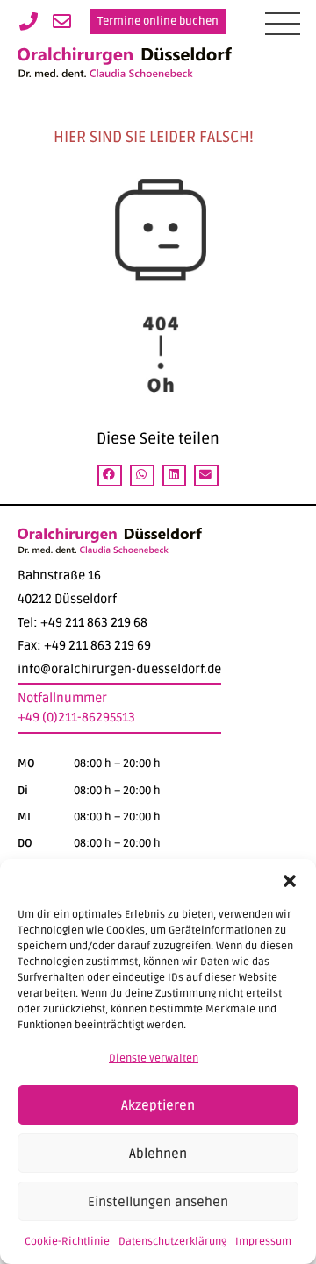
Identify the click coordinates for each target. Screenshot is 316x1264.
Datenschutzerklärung (172, 1241)
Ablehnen (158, 1153)
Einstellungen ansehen (158, 1202)
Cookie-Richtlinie (67, 1241)
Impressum (263, 1241)
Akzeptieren (158, 1105)
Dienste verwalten (153, 1058)
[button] (289, 881)
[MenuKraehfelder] (282, 23)
